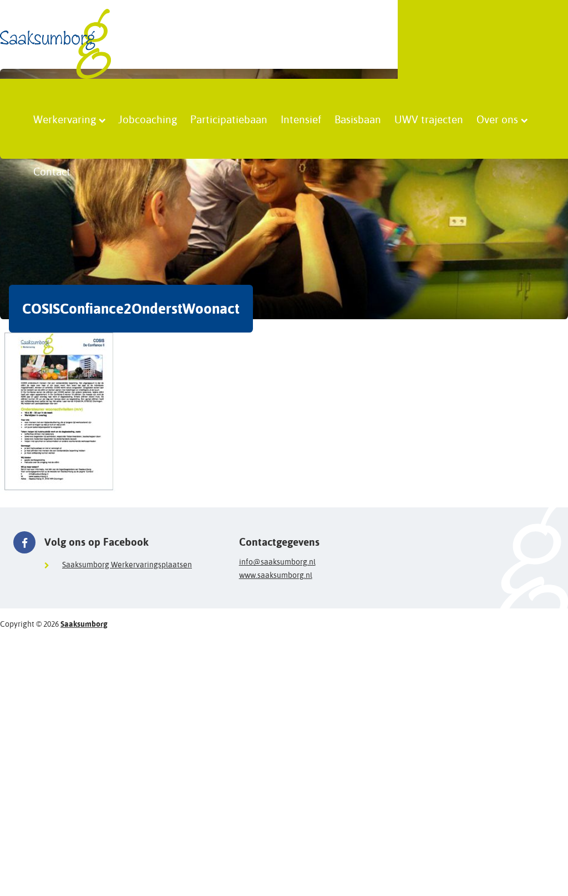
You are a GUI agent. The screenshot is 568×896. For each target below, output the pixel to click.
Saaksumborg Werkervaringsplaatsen (127, 564)
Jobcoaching (147, 119)
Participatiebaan (228, 119)
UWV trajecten (428, 119)
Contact (51, 171)
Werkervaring (64, 119)
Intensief (301, 119)
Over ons (497, 119)
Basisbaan (357, 119)
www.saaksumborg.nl (275, 575)
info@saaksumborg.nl (277, 561)
